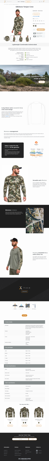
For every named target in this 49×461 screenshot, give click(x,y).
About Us (5, 455)
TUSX (4, 4)
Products (7, 4)
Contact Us (5, 450)
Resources (5, 453)
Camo (19, 1)
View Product (10, 425)
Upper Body (10, 4)
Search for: (41, 1)
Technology (22, 1)
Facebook (39, 450)
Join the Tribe (24, 291)
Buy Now (41, 29)
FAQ (26, 453)
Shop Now (28, 1)
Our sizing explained (36, 16)
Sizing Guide (27, 450)
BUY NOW (24, 315)
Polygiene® (13, 149)
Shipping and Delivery (18, 453)
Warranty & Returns (18, 455)
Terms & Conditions (18, 450)
